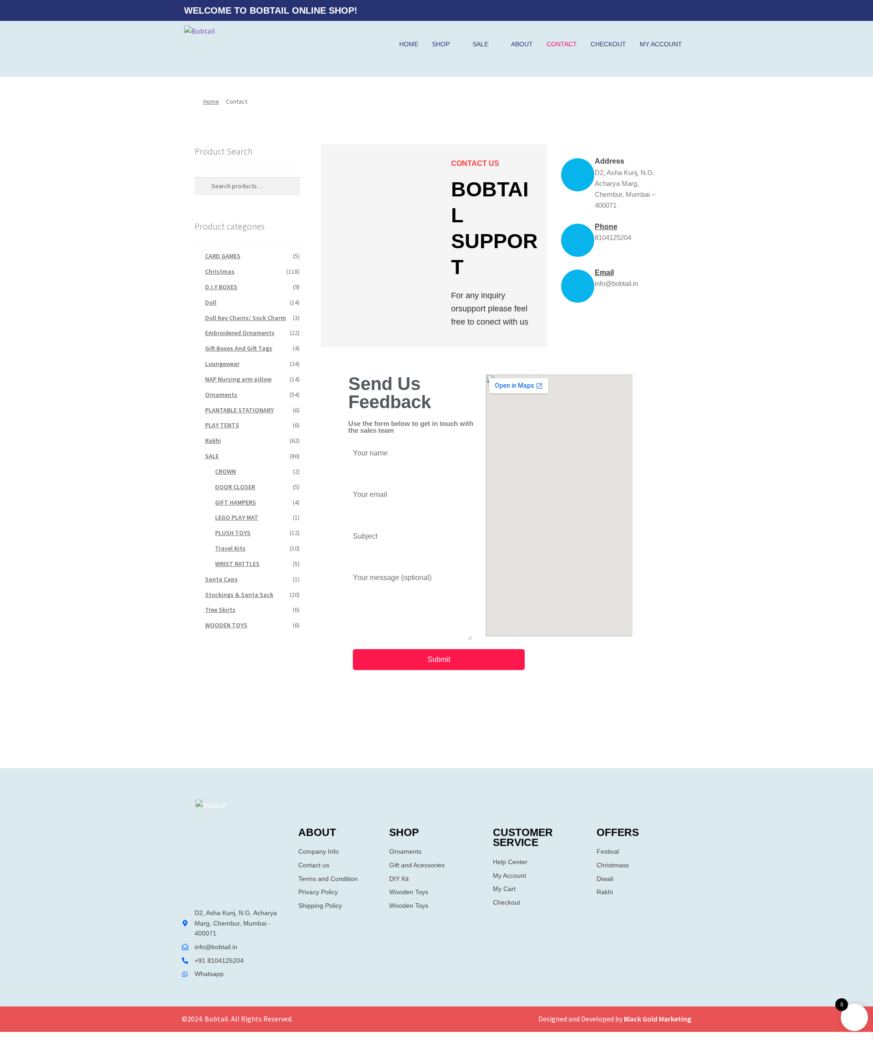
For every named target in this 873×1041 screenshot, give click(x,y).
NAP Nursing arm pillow (238, 379)
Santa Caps (221, 579)
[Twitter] (661, 10)
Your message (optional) (392, 577)
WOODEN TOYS (226, 625)
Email (604, 272)
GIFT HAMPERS (235, 502)
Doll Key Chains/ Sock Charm (245, 318)
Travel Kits (230, 548)
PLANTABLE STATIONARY (239, 410)
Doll (210, 302)
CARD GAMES (223, 256)
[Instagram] (679, 10)
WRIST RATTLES (237, 564)
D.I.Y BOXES (221, 287)
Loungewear (222, 364)
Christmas (220, 271)
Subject (365, 536)
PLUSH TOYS (233, 533)
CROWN (225, 471)
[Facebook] (644, 10)
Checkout (608, 44)
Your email (370, 494)
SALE (480, 44)
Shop (441, 44)
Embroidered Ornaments (240, 333)
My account (661, 44)
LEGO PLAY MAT (236, 517)
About (522, 44)
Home (408, 44)
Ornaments (221, 394)
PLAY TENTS (222, 425)
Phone (606, 226)
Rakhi (213, 440)
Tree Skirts (220, 610)
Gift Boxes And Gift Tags (238, 348)
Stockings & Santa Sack (239, 595)
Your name (370, 453)
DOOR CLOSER (235, 487)
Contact (562, 44)
